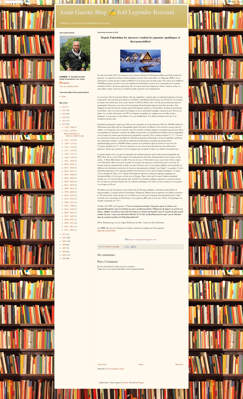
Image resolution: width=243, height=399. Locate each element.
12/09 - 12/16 (69, 143)
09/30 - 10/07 (69, 164)
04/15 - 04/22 (69, 226)
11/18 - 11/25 (69, 147)
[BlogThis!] (127, 246)
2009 (64, 241)
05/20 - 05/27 (69, 219)
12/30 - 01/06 (69, 127)
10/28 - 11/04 (69, 157)
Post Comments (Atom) (115, 368)
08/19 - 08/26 (69, 181)
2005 (64, 255)
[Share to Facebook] (132, 246)
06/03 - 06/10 (69, 212)
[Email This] (125, 246)
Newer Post (102, 364)
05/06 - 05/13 (69, 223)
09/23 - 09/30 (69, 168)
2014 (64, 117)
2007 (64, 248)
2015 (64, 113)
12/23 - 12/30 (69, 130)
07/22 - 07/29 (69, 195)
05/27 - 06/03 (69, 216)
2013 (64, 120)
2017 (64, 107)
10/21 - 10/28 (69, 161)
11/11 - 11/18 (69, 150)
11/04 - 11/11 (69, 154)
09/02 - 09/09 (69, 174)
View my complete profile (68, 86)
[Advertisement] (140, 344)
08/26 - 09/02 (69, 178)
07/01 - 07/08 (69, 205)
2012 (64, 124)
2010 (64, 237)
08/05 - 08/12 (69, 188)
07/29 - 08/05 (69, 192)
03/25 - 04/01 (69, 230)
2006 (64, 251)
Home (141, 364)
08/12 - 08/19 (69, 185)
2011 (64, 234)
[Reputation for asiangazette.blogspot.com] (140, 239)
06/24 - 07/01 (69, 209)
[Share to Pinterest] (135, 246)
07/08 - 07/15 (69, 202)
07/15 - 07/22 (69, 199)
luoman (125, 382)
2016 (64, 110)
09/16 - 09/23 (69, 171)
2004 (64, 258)
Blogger (141, 382)
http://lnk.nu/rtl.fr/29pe (106, 230)
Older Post (179, 364)
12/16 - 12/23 (69, 140)
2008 (64, 244)
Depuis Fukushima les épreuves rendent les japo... (75, 134)
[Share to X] (130, 246)
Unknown (65, 83)
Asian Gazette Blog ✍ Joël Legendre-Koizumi (116, 12)
